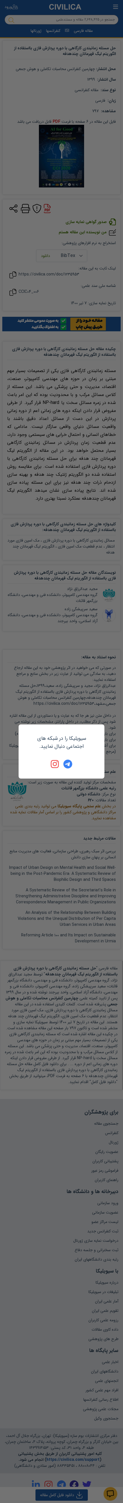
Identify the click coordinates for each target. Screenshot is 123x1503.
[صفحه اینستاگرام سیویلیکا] (55, 764)
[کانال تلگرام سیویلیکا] (67, 764)
